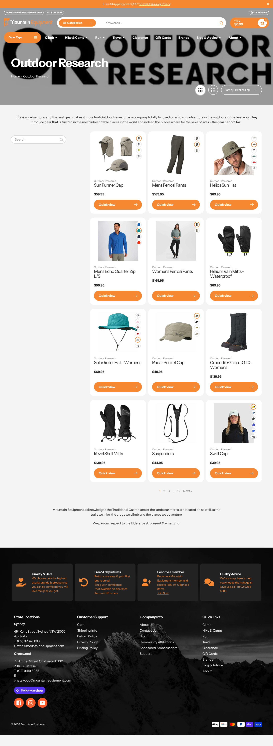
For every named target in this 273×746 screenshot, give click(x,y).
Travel (206, 642)
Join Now (163, 593)
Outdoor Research (36, 76)
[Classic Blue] (139, 224)
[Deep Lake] (139, 230)
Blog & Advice (212, 665)
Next (186, 491)
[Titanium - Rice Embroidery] (137, 340)
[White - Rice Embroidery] (137, 316)
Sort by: (229, 90)
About (207, 671)
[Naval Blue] (139, 236)
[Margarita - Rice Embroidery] (137, 322)
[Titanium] (139, 144)
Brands (207, 659)
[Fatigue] (197, 316)
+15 (253, 436)
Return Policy (87, 636)
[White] (139, 156)
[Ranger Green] (254, 144)
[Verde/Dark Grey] (253, 419)
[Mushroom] (197, 138)
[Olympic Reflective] (253, 413)
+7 (254, 168)
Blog (143, 636)
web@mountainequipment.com (24, 12)
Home (15, 76)
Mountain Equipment (34, 724)
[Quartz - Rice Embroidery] (137, 328)
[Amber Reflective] (253, 407)
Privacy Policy (87, 642)
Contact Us (148, 630)
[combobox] (38, 139)
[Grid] (200, 90)
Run (205, 636)
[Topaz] (253, 431)
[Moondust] (254, 162)
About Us (146, 625)
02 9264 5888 (54, 12)
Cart (80, 625)
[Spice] (139, 242)
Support (146, 654)
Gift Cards (210, 654)
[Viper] (139, 150)
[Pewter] (197, 150)
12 (178, 491)
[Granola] (197, 328)
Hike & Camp (212, 630)
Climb (206, 625)
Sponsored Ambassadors (158, 648)
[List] (213, 90)
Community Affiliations (157, 642)
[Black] (197, 144)
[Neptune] (254, 156)
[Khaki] (139, 138)
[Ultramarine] (253, 425)
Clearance (210, 648)
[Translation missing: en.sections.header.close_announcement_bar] (268, 4)
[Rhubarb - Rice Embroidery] (137, 334)
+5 (137, 345)
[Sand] (254, 138)
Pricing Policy (87, 648)
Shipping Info (87, 630)
